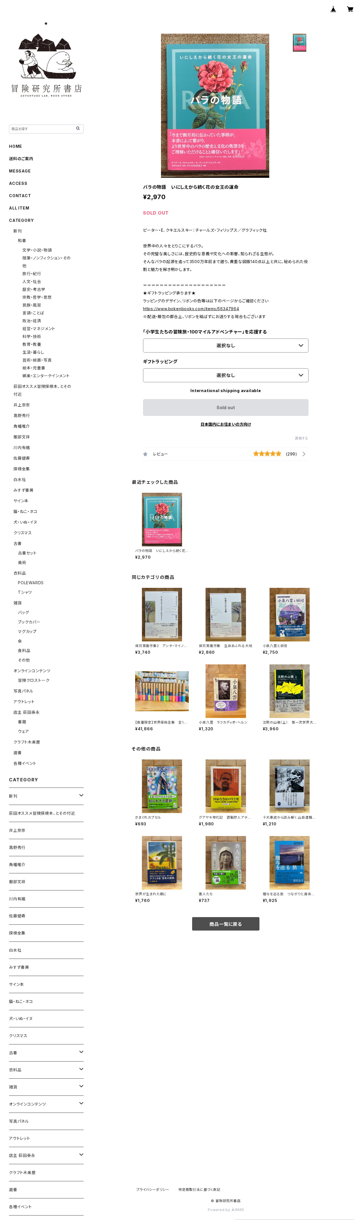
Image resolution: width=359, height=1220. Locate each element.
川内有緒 (21, 447)
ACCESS (18, 183)
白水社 (19, 479)
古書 (17, 543)
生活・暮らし (33, 352)
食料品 (24, 650)
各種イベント (24, 763)
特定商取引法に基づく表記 (199, 1189)
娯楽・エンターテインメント (46, 375)
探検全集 (21, 468)
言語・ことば (33, 312)
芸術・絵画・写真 (37, 360)
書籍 (22, 721)
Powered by (219, 1210)
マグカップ (27, 631)
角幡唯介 (21, 426)
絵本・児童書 (33, 367)
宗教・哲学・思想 (37, 297)
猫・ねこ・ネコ (25, 511)
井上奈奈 (21, 404)
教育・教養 (31, 344)
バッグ (23, 612)
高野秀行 (21, 415)
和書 (22, 240)
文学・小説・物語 (37, 250)
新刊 (17, 231)
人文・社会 (31, 281)
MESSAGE (20, 171)
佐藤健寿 (21, 458)
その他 (24, 660)
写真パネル (23, 691)
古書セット (27, 553)
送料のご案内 (21, 158)
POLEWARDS (31, 582)
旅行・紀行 (31, 273)
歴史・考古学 (33, 289)
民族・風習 (31, 305)
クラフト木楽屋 (26, 742)
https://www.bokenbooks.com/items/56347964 (191, 308)
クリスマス (22, 532)
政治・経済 (31, 320)
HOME (15, 146)
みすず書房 (23, 490)
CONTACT (20, 195)
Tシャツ (25, 592)
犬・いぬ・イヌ (25, 522)
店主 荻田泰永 (26, 712)
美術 (22, 562)
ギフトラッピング (160, 361)
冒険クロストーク (33, 680)
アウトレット (24, 701)
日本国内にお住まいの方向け (226, 424)
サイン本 (21, 500)
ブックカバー (29, 622)
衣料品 (19, 573)
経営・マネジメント (38, 328)
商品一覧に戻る (226, 924)
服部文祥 (21, 436)
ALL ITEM (19, 208)
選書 (17, 752)
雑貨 (17, 602)
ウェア (23, 731)
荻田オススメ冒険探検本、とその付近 (42, 813)
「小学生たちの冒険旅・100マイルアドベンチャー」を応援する (205, 332)
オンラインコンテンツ (31, 670)
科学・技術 (31, 336)
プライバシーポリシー (152, 1189)
